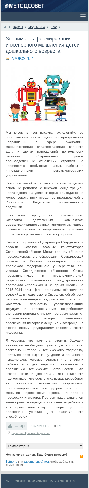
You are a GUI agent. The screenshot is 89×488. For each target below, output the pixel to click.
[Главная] (5, 27)
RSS (81, 456)
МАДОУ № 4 (22, 59)
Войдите (11, 461)
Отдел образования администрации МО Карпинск (38, 481)
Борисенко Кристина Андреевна (31, 433)
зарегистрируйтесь (37, 461)
